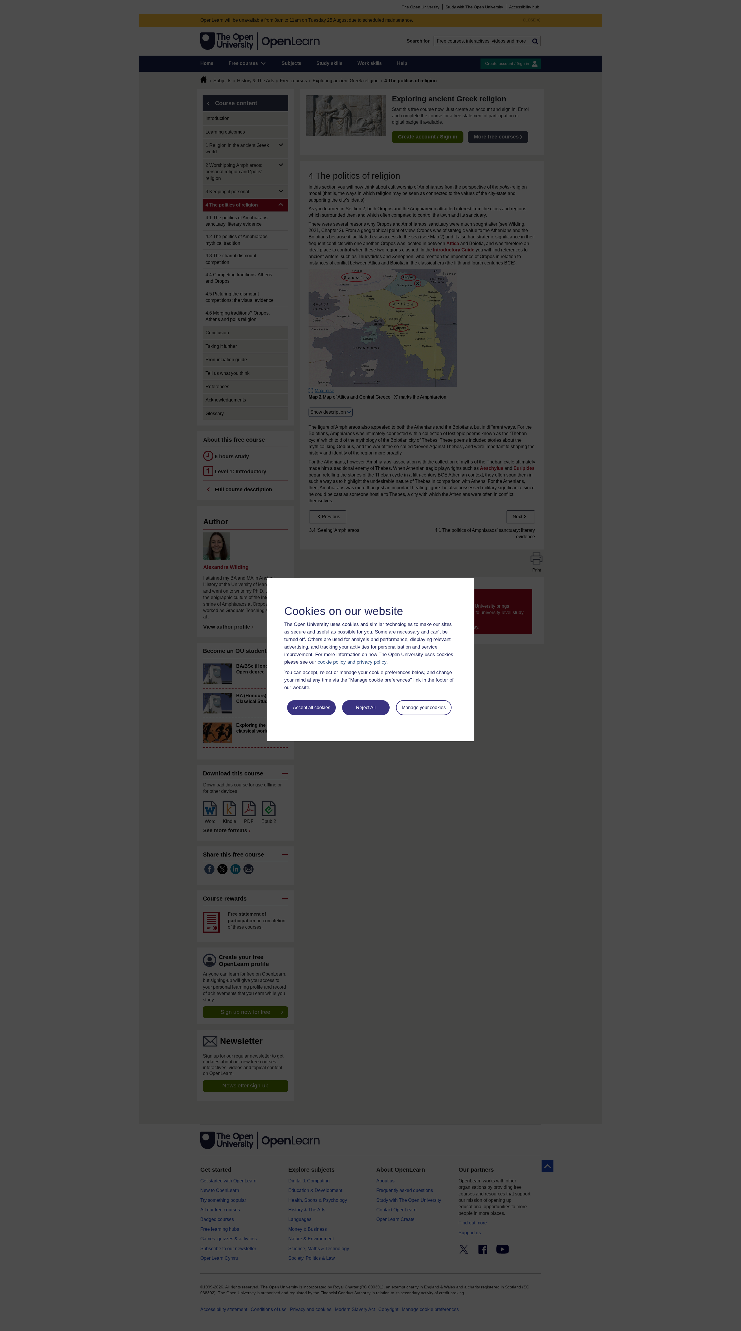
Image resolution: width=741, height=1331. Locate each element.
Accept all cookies (311, 707)
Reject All (366, 707)
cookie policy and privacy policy (352, 662)
